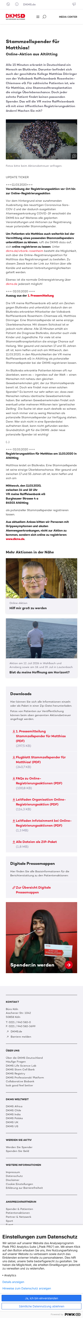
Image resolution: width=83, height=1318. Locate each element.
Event (9, 1224)
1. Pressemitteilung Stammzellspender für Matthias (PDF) (41, 738)
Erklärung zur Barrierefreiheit (24, 1187)
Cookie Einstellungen (19, 1184)
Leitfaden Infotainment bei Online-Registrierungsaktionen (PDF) (44, 825)
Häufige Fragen (16, 1061)
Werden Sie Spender (19, 1147)
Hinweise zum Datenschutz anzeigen (26, 1288)
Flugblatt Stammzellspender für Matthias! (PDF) (41, 762)
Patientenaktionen (18, 1212)
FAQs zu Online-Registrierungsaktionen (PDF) (39, 783)
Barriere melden (20, 1036)
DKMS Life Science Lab (21, 1065)
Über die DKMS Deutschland (24, 1057)
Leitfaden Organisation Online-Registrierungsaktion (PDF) (41, 804)
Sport (9, 1220)
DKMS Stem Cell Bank (20, 1069)
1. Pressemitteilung (41, 295)
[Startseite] (15, 17)
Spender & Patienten (19, 1208)
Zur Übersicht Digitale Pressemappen (33, 890)
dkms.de (11, 284)
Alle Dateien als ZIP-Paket (36, 844)
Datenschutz (14, 1175)
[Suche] (44, 17)
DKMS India (13, 1114)
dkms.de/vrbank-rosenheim (25, 251)
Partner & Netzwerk (18, 1216)
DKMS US (12, 1126)
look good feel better (19, 1085)
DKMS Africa (14, 1106)
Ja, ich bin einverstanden (41, 1298)
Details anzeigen (13, 1282)
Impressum (13, 1172)
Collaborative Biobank (20, 1081)
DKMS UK (12, 1122)
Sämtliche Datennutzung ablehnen (41, 1306)
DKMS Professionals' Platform (25, 1077)
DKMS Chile (13, 1110)
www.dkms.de (15, 539)
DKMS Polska (14, 1118)
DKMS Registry (15, 1073)
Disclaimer (12, 1180)
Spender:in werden (41, 937)
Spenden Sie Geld (17, 1151)
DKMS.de (29, 4)
